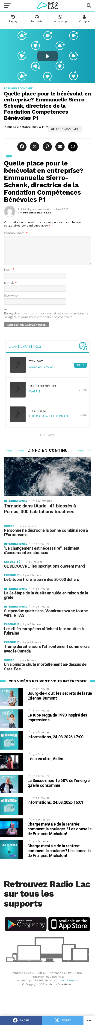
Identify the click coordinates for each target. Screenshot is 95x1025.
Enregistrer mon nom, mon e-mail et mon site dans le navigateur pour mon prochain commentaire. (46, 315)
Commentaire (16, 233)
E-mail (10, 282)
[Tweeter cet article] (34, 147)
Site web (11, 295)
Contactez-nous (67, 980)
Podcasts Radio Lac (37, 212)
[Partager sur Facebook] (22, 147)
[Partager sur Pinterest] (46, 147)
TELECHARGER (67, 129)
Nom (9, 269)
